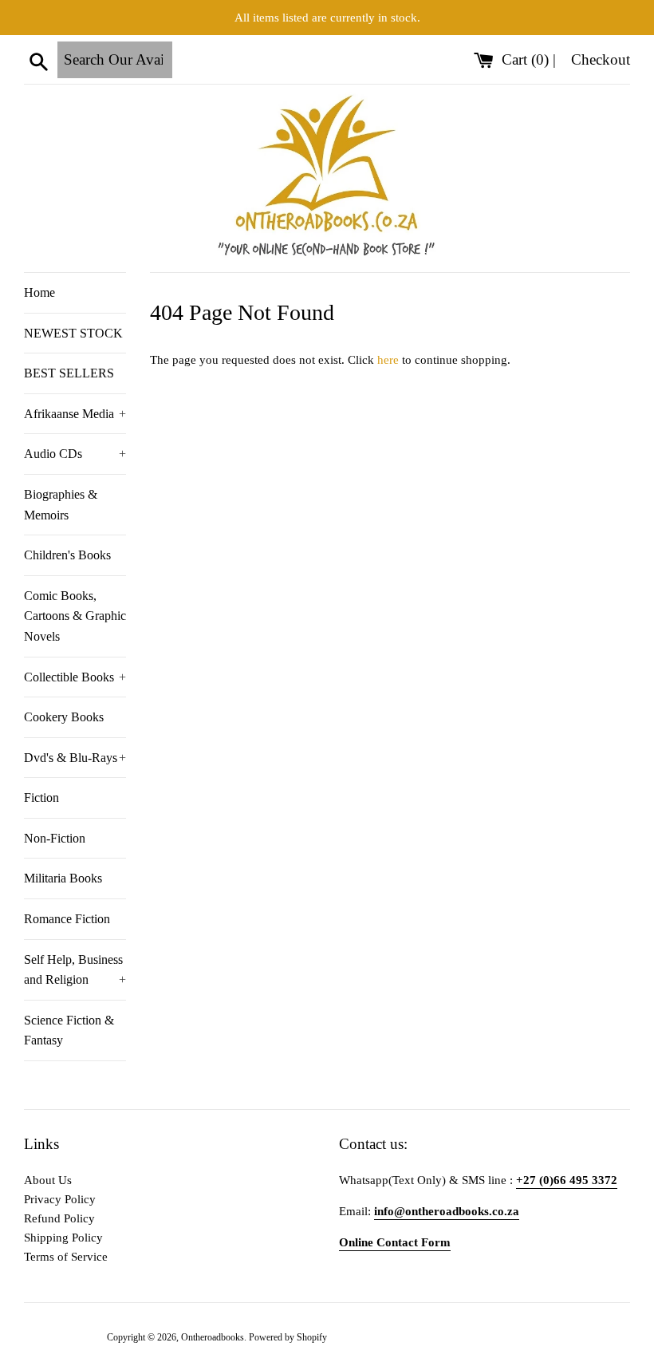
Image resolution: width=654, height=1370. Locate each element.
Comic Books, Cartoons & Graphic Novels (75, 616)
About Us (48, 1180)
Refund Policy (59, 1218)
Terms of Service (66, 1256)
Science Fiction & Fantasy (69, 1030)
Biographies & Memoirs (60, 505)
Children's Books (67, 555)
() (527, 59)
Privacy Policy (60, 1199)
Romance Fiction (67, 919)
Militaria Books (63, 878)
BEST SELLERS (69, 373)
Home (39, 292)
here (388, 359)
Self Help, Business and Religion (75, 970)
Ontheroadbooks (212, 1337)
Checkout (600, 59)
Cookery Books (64, 717)
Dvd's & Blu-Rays (75, 757)
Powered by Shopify (288, 1337)
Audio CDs (75, 453)
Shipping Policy (63, 1237)
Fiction (41, 797)
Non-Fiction (54, 838)
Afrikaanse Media (75, 413)
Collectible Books (75, 677)
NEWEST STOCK (73, 333)
